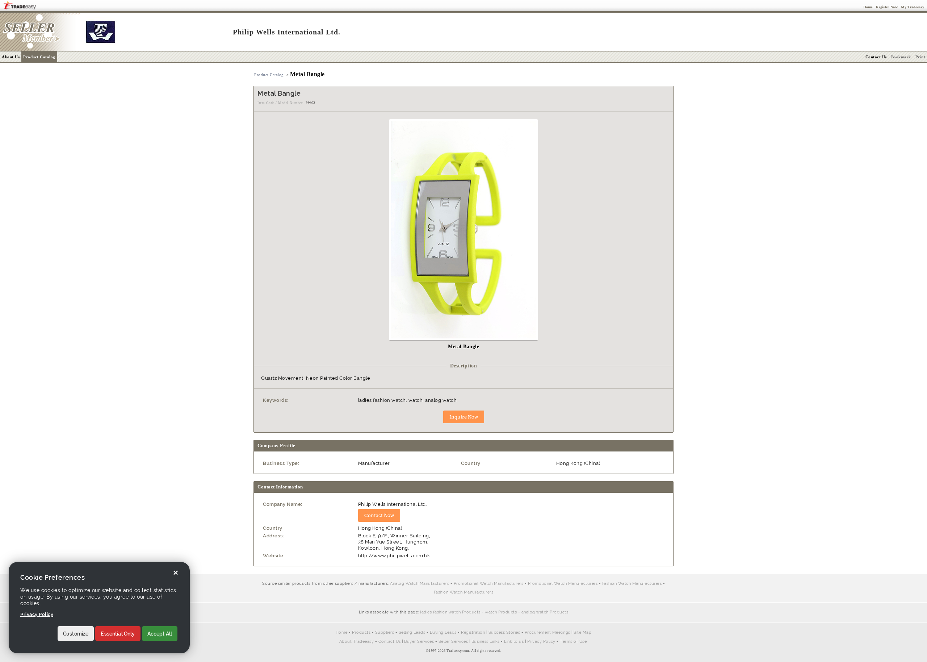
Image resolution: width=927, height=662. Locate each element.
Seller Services (453, 641)
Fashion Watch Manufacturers (632, 583)
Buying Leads (443, 632)
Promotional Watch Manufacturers (489, 583)
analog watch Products (545, 612)
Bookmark (901, 57)
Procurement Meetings (547, 632)
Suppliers (384, 632)
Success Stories (504, 632)
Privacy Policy (541, 641)
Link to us (514, 641)
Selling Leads (412, 632)
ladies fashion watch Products (450, 612)
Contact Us (389, 641)
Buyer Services (419, 641)
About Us (11, 57)
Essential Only (118, 634)
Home (342, 632)
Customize (75, 634)
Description (463, 366)
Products (361, 632)
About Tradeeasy (356, 641)
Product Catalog (39, 57)
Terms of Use (573, 641)
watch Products (501, 612)
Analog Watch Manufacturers (419, 583)
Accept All (159, 634)
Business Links (485, 641)
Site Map (582, 632)
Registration (473, 632)
